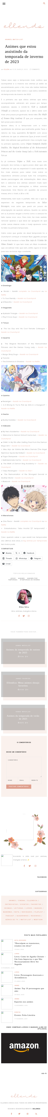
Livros (29, 908)
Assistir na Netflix (33, 361)
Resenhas (36, 916)
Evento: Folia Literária (24, 1015)
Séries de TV (12, 920)
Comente (35, 69)
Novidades (27, 912)
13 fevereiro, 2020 (7, 968)
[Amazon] (24, 1063)
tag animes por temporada (35, 541)
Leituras (18, 908)
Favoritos (36, 904)
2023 (14, 578)
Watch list (18, 40)
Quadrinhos (23, 916)
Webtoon (38, 920)
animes (22, 578)
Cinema (21, 901)
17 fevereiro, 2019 (20, 1019)
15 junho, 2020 (19, 981)
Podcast (10, 916)
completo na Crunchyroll (29, 291)
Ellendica (32, 901)
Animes (8, 40)
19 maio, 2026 (19, 949)
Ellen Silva (24, 607)
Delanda (36, 1109)
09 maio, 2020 (19, 995)
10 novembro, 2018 (21, 1005)
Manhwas (7, 912)
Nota (16, 912)
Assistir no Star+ (26, 471)
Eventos (24, 904)
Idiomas (8, 908)
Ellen (6, 69)
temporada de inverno (30, 580)
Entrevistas (11, 904)
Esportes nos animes (23, 1002)
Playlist (39, 912)
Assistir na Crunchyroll (27, 298)
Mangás (38, 908)
